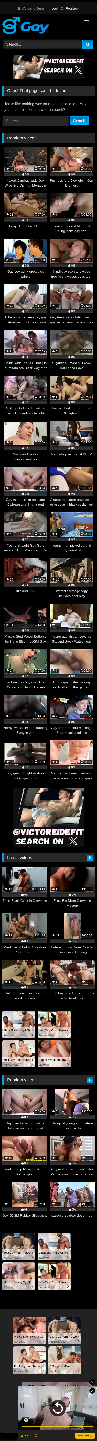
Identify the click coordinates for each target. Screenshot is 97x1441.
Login (55, 8)
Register (72, 8)
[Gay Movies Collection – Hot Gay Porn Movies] (39, 26)
